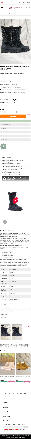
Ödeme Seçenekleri (5, 307)
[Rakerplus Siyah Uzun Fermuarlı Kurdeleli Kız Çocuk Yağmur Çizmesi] (17, 332)
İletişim (28, 2)
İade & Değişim (4, 317)
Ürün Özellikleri (4, 154)
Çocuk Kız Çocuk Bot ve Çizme (11, 345)
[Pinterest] (21, 393)
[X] (17, 393)
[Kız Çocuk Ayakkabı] (6, 13)
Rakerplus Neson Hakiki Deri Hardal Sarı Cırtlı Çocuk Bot (23, 376)
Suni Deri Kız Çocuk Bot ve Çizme (11, 346)
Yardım (24, 2)
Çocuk (1, 347)
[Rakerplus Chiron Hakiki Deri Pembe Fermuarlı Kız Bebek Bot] (7, 364)
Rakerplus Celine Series (25, 346)
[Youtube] (13, 393)
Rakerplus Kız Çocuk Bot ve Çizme (13, 344)
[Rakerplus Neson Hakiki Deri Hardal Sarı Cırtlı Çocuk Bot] (23, 364)
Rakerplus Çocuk (7, 347)
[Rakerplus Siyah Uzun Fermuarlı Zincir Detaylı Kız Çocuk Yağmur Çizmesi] (6, 332)
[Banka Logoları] (15, 435)
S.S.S (20, 2)
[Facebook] (10, 393)
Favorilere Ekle (29, 326)
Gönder (26, 427)
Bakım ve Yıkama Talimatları (6, 311)
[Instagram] (6, 393)
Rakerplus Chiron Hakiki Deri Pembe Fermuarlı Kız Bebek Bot (7, 376)
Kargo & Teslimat (4, 314)
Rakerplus (2, 344)
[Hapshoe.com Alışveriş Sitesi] (15, 7)
